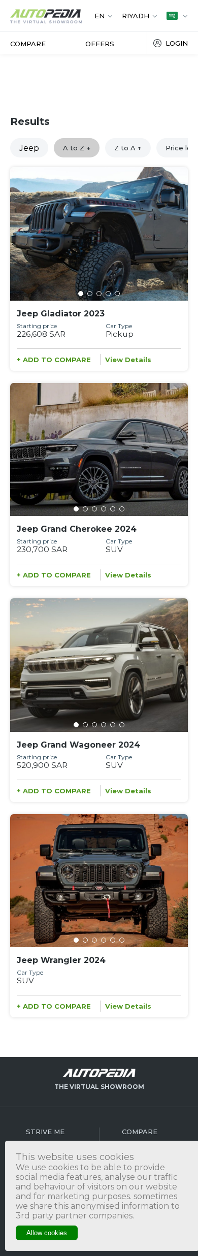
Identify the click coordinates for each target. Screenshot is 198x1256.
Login (177, 43)
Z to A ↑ (128, 148)
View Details (128, 360)
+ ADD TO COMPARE (54, 360)
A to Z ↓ (76, 148)
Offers (99, 44)
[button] (80, 293)
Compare (28, 44)
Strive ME (45, 1132)
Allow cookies (46, 1233)
